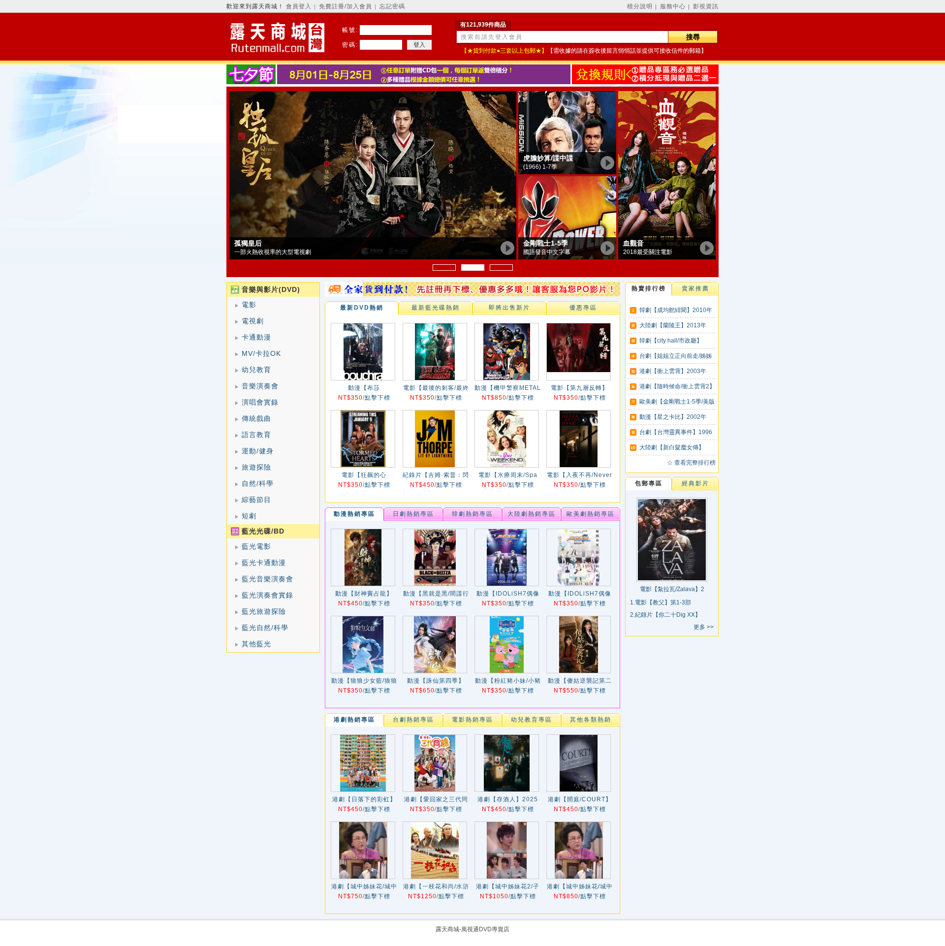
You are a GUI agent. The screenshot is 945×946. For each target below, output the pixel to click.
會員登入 (299, 6)
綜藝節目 (256, 500)
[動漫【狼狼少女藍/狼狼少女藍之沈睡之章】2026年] (363, 644)
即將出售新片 (509, 307)
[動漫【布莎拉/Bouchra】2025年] (363, 351)
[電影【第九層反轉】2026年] (578, 351)
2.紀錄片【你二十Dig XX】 (665, 614)
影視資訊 (706, 6)
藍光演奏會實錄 (267, 595)
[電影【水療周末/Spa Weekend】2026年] (506, 438)
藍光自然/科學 (265, 627)
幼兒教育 (256, 370)
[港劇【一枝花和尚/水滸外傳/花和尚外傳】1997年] (435, 850)
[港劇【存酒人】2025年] (506, 763)
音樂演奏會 (260, 386)
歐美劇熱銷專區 (591, 513)
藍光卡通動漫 (264, 563)
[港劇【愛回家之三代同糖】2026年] (435, 763)
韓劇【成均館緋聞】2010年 (675, 310)
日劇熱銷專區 (413, 513)
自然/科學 (258, 483)
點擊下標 (377, 397)
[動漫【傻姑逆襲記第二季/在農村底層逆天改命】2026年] (578, 644)
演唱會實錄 (260, 402)
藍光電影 (256, 546)
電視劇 (253, 321)
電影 (249, 305)
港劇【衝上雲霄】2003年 (672, 371)
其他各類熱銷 (590, 719)
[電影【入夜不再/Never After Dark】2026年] (578, 438)
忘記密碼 (392, 6)
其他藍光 (256, 644)
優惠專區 (583, 307)
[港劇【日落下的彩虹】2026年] (363, 763)
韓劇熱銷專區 (472, 513)
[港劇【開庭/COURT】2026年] (578, 763)
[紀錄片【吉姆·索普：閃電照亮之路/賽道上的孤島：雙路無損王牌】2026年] (435, 438)
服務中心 (673, 6)
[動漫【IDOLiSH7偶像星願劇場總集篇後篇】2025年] (506, 557)
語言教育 (256, 435)
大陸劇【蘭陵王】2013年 (672, 325)
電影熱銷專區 (472, 719)
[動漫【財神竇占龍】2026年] (363, 557)
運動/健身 (258, 451)
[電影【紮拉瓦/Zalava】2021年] (672, 578)
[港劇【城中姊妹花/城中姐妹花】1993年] (363, 850)
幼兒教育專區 (531, 719)
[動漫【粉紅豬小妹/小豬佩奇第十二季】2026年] (506, 644)
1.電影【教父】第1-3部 (660, 602)
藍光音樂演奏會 (267, 579)
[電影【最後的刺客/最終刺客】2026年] (435, 351)
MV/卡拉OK (261, 353)
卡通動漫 (256, 337)
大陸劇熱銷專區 (531, 513)
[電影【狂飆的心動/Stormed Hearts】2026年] (363, 438)
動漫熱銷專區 (354, 513)
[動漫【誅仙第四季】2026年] (435, 644)
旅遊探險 (256, 467)
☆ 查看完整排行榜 (691, 462)
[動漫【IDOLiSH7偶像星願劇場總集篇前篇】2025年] (578, 557)
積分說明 (640, 6)
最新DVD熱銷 (361, 307)
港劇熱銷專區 (354, 719)
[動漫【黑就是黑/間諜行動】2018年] (435, 557)
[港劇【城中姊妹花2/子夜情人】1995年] (506, 850)
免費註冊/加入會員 (345, 6)
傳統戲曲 (256, 418)
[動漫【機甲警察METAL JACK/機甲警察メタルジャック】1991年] (506, 351)
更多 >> (703, 627)
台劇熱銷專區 (413, 719)
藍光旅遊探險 (264, 611)
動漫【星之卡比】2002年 (672, 416)
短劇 (249, 516)
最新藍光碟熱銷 (435, 307)
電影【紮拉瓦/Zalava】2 (672, 589)
